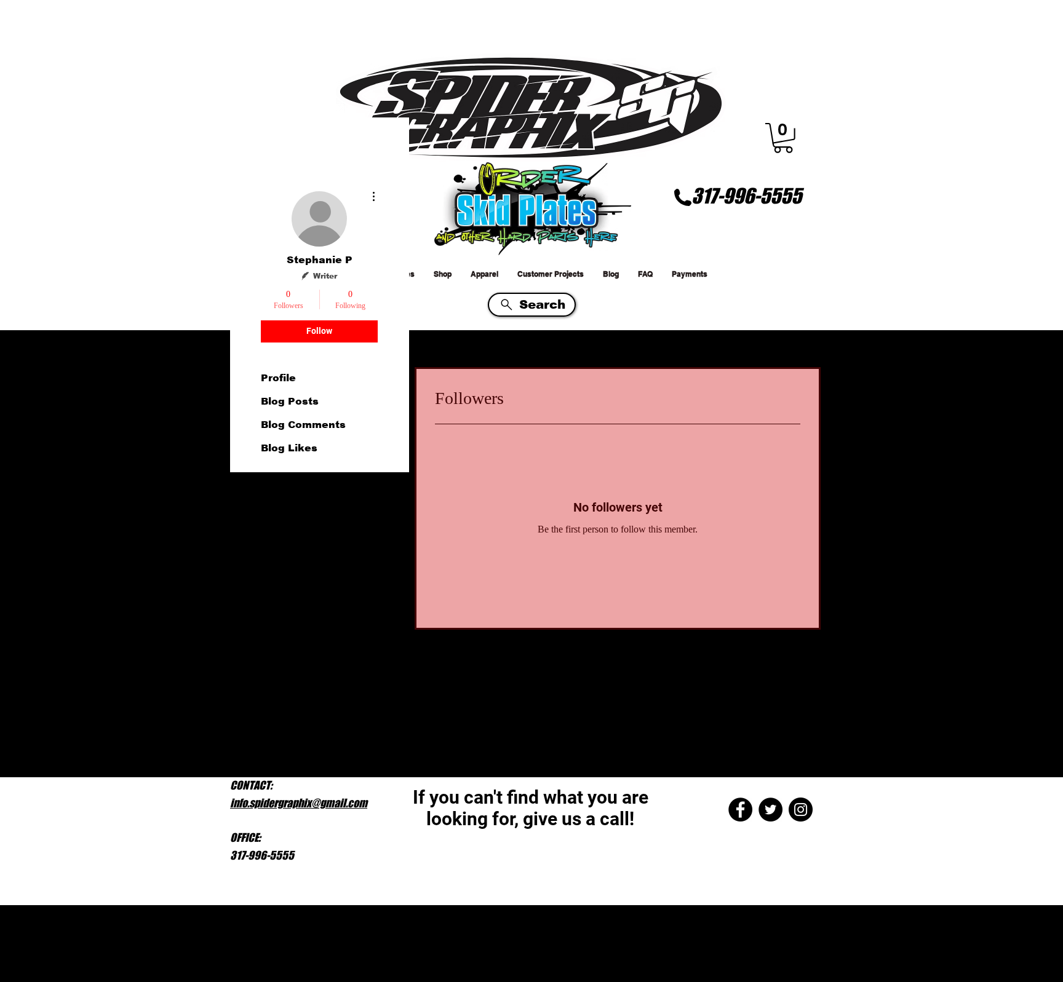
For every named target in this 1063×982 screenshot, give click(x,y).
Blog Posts (290, 401)
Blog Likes (289, 448)
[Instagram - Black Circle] (801, 810)
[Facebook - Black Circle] (740, 810)
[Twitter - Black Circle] (770, 810)
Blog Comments (303, 424)
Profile (278, 378)
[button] (783, 138)
